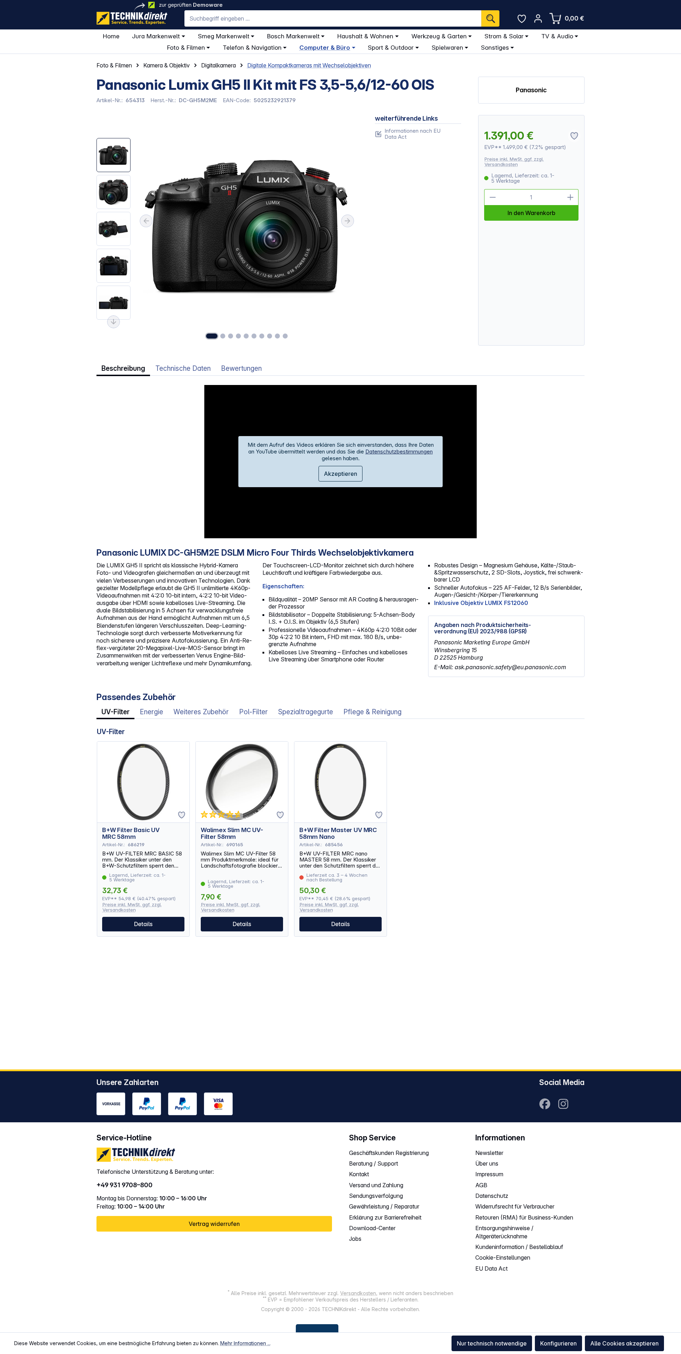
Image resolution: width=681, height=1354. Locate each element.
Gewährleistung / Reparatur (384, 1206)
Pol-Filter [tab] (253, 712)
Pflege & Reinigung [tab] (372, 712)
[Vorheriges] (146, 221)
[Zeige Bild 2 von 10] (222, 336)
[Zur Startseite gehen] (131, 18)
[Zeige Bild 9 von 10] (277, 336)
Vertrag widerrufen (214, 1223)
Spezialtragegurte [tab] (305, 712)
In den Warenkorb (531, 212)
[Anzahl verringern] (492, 197)
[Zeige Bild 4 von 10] (238, 336)
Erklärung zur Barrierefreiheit (385, 1217)
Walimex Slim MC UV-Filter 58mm (232, 833)
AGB (481, 1185)
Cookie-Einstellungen (502, 1257)
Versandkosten (358, 1293)
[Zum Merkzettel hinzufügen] (182, 815)
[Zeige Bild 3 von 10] (230, 336)
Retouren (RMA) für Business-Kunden (524, 1217)
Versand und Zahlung (376, 1185)
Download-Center (372, 1228)
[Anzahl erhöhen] (570, 197)
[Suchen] (490, 18)
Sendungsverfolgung (376, 1195)
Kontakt (359, 1174)
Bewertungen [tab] (241, 368)
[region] (227, 230)
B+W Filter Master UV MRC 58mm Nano (338, 833)
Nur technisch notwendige (492, 1343)
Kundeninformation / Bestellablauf (519, 1246)
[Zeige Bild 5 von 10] (246, 336)
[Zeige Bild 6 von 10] (253, 336)
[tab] (123, 368)
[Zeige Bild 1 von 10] (211, 336)
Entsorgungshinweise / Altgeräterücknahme (504, 1232)
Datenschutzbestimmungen (399, 451)
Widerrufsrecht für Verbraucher (514, 1206)
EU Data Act (491, 1268)
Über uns (486, 1163)
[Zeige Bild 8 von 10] (269, 336)
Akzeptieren (340, 473)
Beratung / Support (373, 1163)
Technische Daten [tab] (183, 368)
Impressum (489, 1174)
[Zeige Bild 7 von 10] (261, 336)
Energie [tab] (151, 712)
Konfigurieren (558, 1343)
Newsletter (489, 1152)
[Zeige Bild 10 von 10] (285, 336)
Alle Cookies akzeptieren (624, 1343)
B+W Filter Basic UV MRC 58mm (131, 833)
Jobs (355, 1238)
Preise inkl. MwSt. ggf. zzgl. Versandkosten (514, 161)
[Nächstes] (347, 221)
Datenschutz (491, 1195)
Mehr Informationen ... (245, 1343)
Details (143, 924)
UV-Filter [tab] (115, 712)
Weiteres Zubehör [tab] (201, 712)
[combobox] (332, 18)
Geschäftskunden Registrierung (389, 1152)
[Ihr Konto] (538, 18)
